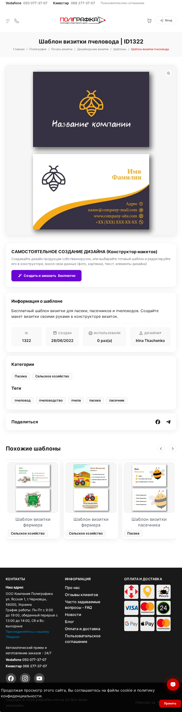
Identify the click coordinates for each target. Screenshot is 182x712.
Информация (78, 579)
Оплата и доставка (82, 628)
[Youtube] (39, 678)
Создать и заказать (50, 276)
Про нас (72, 587)
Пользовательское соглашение (122, 3)
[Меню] (8, 21)
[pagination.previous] (161, 448)
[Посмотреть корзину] (149, 20)
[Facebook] (11, 678)
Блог (69, 621)
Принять (170, 703)
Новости (73, 614)
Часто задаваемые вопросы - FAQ (82, 604)
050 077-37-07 (35, 3)
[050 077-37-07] (16, 20)
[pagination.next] (172, 448)
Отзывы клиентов (81, 594)
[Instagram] (25, 678)
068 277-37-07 (83, 3)
